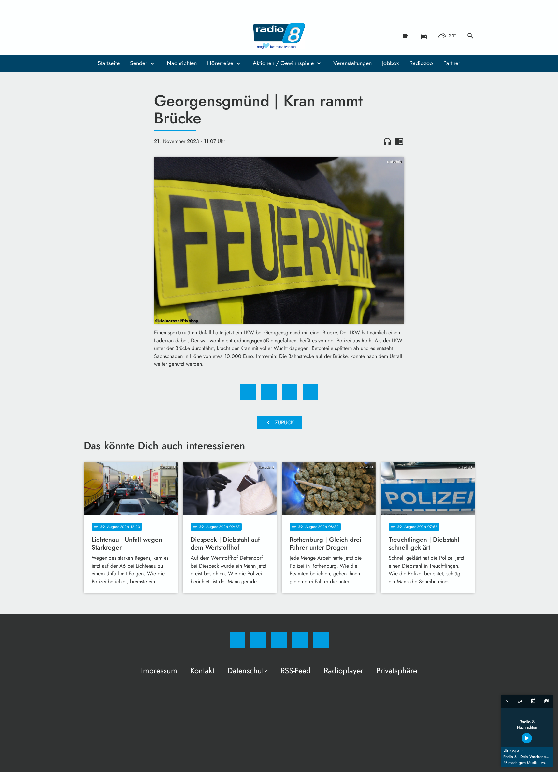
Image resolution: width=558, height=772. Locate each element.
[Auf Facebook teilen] (248, 392)
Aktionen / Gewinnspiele (283, 63)
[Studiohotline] (129, 35)
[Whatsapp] (116, 35)
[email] (142, 35)
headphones (387, 141)
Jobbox (390, 63)
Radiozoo (421, 63)
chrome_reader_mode (399, 141)
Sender (138, 63)
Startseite (109, 63)
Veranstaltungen (352, 63)
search (470, 36)
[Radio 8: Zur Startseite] (279, 36)
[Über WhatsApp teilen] (289, 392)
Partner (451, 63)
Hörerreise (220, 63)
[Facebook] (90, 35)
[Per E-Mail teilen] (310, 392)
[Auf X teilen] (269, 392)
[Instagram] (103, 35)
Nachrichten (182, 63)
